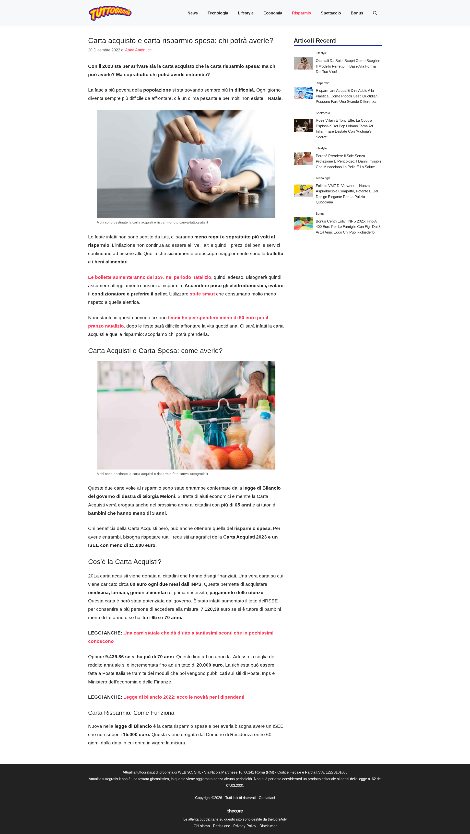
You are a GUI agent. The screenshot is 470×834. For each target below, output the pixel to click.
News (193, 13)
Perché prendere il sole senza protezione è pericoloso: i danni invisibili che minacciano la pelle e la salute (348, 161)
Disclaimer (268, 826)
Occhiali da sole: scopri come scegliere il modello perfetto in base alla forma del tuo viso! (348, 65)
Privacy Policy (244, 826)
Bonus (357, 13)
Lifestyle (246, 13)
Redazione (221, 826)
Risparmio (301, 13)
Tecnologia (218, 13)
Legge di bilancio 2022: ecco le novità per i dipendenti (183, 697)
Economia (272, 13)
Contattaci (267, 798)
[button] (375, 13)
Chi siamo (202, 826)
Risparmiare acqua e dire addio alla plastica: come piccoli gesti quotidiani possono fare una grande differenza (347, 95)
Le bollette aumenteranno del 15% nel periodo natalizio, (150, 277)
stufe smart (201, 293)
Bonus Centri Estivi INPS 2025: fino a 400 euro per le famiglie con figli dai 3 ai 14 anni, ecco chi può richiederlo (348, 226)
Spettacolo (331, 13)
